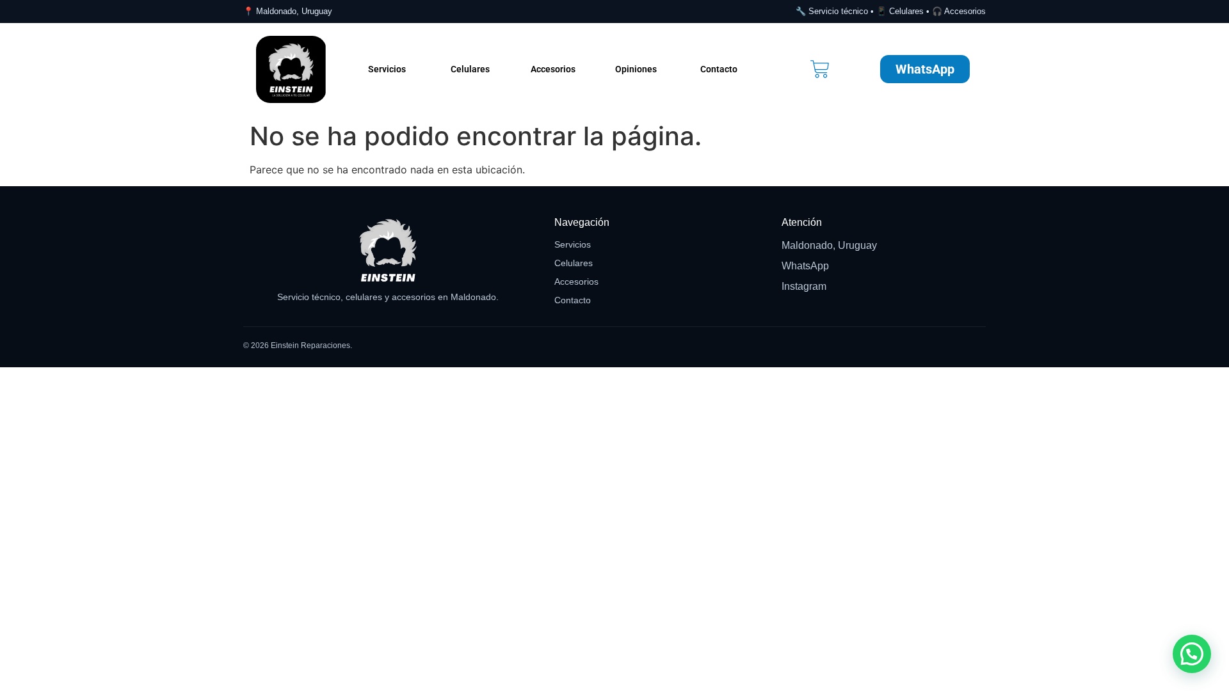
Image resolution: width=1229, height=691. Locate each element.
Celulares (470, 69)
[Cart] (820, 69)
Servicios (387, 69)
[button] (1192, 654)
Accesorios (553, 69)
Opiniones (636, 69)
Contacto (718, 69)
